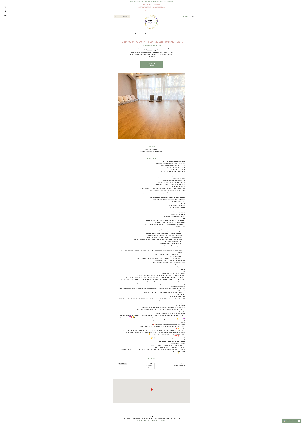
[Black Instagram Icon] (5, 7)
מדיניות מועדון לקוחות (155, 418)
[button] (193, 16)
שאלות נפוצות (136, 418)
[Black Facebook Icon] (5, 11)
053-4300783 (144, 418)
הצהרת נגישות (127, 418)
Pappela (164, 420)
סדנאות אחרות (151, 65)
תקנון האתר (177, 418)
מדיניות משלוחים (168, 418)
